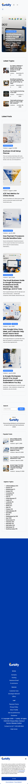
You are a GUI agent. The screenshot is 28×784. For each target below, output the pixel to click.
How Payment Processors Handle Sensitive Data (13, 237)
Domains (8, 491)
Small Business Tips (11, 31)
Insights (8, 500)
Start (7, 518)
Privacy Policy (22, 770)
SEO (7, 514)
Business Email (7, 323)
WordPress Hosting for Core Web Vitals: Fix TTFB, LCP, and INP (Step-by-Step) (17, 81)
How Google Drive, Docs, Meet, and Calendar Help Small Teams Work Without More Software (13, 332)
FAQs (7, 496)
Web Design (8, 523)
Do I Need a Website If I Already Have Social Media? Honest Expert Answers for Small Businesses (16, 68)
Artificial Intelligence (10, 485)
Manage (8, 503)
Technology (14, 323)
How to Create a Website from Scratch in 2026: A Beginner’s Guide (17, 449)
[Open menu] (14, 5)
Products (8, 509)
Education (8, 494)
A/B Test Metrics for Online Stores (11, 195)
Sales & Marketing (10, 511)
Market (7, 505)
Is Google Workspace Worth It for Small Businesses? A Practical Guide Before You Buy (12, 379)
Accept (14, 778)
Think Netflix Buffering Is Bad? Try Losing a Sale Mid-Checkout (16, 102)
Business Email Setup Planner (12, 152)
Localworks (8, 502)
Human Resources (10, 498)
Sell (7, 512)
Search (21, 408)
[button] (26, 759)
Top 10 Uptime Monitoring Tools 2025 (17, 91)
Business (8, 487)
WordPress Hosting (10, 528)
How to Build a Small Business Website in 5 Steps (16, 440)
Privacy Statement (18, 782)
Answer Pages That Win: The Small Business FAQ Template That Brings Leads (16, 467)
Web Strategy (9, 527)
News (7, 507)
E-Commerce (6, 188)
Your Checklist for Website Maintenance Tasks (17, 457)
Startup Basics (9, 519)
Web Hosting (9, 525)
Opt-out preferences (10, 782)
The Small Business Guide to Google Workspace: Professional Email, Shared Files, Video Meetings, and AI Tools (14, 40)
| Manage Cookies (16, 723)
